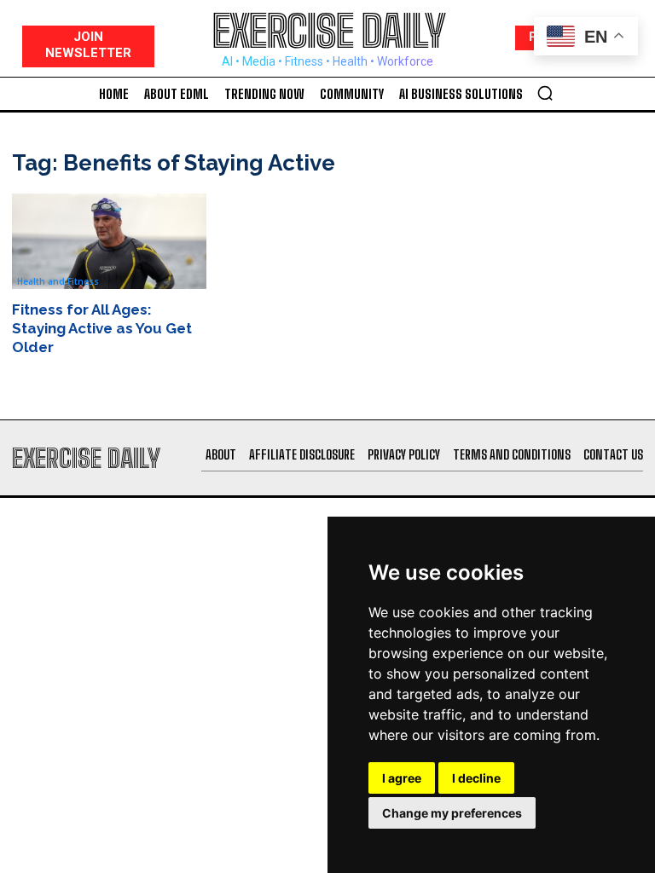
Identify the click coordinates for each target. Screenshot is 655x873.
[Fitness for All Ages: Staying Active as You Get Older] (109, 241)
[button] (545, 93)
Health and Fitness (58, 281)
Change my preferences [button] (452, 813)
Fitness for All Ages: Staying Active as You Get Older (102, 328)
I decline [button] (476, 778)
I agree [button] (401, 778)
